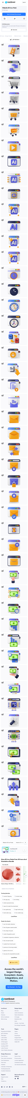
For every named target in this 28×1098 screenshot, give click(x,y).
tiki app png (6, 899)
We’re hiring (4, 1019)
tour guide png (7, 909)
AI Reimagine (4, 1041)
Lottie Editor (4, 1037)
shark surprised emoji (9, 903)
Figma (16, 1031)
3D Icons (2, 36)
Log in (24, 2)
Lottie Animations (19, 1012)
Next (24, 850)
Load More (14, 916)
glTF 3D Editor (4, 1033)
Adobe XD (17, 1041)
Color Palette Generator (6, 1050)
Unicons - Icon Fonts (19, 1023)
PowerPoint (17, 1035)
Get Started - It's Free (14, 987)
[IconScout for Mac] (15, 1078)
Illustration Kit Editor (6, 1031)
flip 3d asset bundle (8, 940)
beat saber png (7, 912)
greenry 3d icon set (8, 950)
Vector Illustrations (19, 1015)
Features (3, 1015)
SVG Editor (3, 1035)
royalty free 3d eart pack (9, 944)
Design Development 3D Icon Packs (9, 36)
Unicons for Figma (19, 1039)
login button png (19, 909)
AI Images (17, 1017)
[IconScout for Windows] (18, 1078)
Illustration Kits (18, 1019)
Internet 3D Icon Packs (21, 842)
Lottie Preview (4, 1048)
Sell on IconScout (5, 1017)
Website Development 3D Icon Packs (18, 36)
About (2, 1012)
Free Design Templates (20, 1025)
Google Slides (18, 1037)
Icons (16, 1021)
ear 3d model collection (9, 924)
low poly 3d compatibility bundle (11, 954)
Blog (2, 1010)
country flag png (7, 896)
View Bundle (5, 864)
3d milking (16, 899)
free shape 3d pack (8, 930)
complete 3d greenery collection (11, 937)
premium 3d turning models (10, 947)
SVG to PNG (4, 1039)
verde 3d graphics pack (9, 934)
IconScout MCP (4, 1046)
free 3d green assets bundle (10, 927)
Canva (16, 1033)
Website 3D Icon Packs (8, 842)
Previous (3, 850)
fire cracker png (19, 912)
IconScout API (4, 1044)
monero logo (19, 896)
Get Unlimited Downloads (14, 14)
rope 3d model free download (11, 906)
